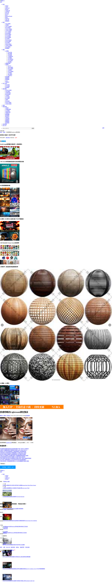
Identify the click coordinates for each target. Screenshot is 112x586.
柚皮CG (2, 415)
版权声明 (22, 547)
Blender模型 (10, 68)
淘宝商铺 (5, 124)
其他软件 (7, 21)
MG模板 (10, 61)
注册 (103, 127)
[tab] (55, 379)
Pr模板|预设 (7, 63)
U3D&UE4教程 (8, 45)
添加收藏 (27, 415)
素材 (4, 49)
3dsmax (6, 5)
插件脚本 (5, 88)
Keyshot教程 (8, 36)
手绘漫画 (7, 118)
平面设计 (7, 82)
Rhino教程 (7, 42)
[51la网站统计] (14, 550)
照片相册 (10, 53)
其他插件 (7, 87)
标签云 (17, 547)
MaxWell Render (8, 16)
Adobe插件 (7, 91)
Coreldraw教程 (8, 30)
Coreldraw (7, 11)
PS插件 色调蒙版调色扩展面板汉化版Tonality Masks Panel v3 (13, 450)
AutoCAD (7, 8)
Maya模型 (10, 74)
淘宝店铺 (27, 547)
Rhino (6, 17)
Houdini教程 (8, 33)
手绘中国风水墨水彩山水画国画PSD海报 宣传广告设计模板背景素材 (15, 458)
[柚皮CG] (2, 0)
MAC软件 (7, 84)
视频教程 (7, 120)
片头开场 (10, 52)
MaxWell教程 (8, 37)
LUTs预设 (7, 110)
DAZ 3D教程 (8, 31)
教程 (4, 22)
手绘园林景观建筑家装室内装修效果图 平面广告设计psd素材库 (14, 448)
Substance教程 (8, 44)
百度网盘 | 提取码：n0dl (7, 467)
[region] (56, 325)
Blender (6, 9)
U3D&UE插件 (8, 103)
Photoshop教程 (8, 40)
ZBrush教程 (7, 46)
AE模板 (7, 51)
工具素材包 (10, 56)
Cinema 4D (7, 10)
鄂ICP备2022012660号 (7, 551)
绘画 (4, 105)
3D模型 (7, 64)
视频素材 (7, 78)
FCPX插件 (7, 86)
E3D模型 (10, 72)
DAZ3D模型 (10, 71)
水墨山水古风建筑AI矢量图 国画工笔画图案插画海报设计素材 (14, 455)
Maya (6, 15)
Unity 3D (7, 19)
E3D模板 (10, 57)
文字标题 (10, 55)
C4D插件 (7, 95)
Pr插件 (6, 99)
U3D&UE (10, 75)
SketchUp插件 (8, 102)
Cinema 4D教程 (8, 29)
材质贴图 (7, 76)
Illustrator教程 (8, 34)
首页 (1, 2)
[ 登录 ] (5, 509)
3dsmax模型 (10, 67)
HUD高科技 (10, 59)
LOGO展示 (10, 60)
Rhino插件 (7, 101)
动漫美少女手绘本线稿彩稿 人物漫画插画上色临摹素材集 (13, 451)
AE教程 (7, 25)
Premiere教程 (8, 41)
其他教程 (7, 48)
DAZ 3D (7, 12)
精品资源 (5, 106)
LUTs (6, 80)
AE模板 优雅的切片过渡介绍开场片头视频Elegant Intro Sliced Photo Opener (19, 485)
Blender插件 (7, 94)
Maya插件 (7, 98)
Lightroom (9, 442)
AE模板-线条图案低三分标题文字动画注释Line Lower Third (16, 488)
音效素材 (7, 79)
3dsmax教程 (7, 23)
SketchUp (7, 18)
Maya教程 (7, 38)
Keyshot (7, 13)
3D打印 (9, 66)
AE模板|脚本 (8, 109)
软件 (4, 4)
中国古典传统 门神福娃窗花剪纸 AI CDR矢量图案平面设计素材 (14, 461)
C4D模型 (10, 70)
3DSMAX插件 (8, 90)
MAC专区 (5, 83)
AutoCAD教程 (8, 26)
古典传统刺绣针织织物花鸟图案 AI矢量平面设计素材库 (12, 456)
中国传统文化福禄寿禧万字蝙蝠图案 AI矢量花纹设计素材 (13, 452)
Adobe (6, 6)
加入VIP (4, 125)
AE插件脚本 (8, 92)
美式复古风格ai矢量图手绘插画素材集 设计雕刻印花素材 (13, 454)
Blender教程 (7, 27)
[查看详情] (56, 325)
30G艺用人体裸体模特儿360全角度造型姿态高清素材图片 (13, 459)
